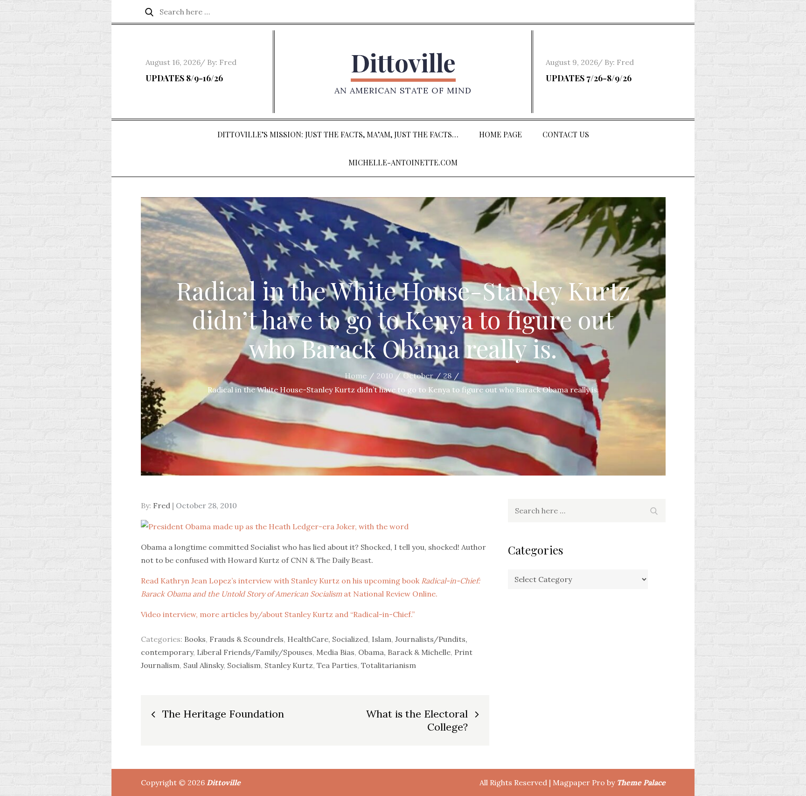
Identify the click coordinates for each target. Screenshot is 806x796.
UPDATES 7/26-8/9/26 (589, 78)
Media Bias (335, 652)
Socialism (244, 665)
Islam (381, 639)
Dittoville (403, 62)
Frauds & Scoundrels (246, 639)
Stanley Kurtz (288, 665)
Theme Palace (641, 782)
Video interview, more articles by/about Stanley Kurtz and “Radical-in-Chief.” (278, 614)
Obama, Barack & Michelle (404, 652)
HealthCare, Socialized (327, 639)
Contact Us (565, 134)
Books (195, 639)
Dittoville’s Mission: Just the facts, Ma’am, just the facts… (338, 134)
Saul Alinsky (203, 665)
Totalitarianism (388, 665)
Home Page (500, 134)
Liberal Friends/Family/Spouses (255, 652)
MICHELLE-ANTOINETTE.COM (403, 162)
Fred (227, 62)
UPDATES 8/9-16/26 (184, 78)
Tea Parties (337, 665)
